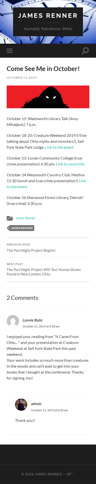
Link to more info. (70, 163)
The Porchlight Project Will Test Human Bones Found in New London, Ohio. (44, 269)
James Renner (48, 15)
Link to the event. (59, 147)
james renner (22, 228)
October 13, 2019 (22, 77)
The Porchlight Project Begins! (31, 247)
